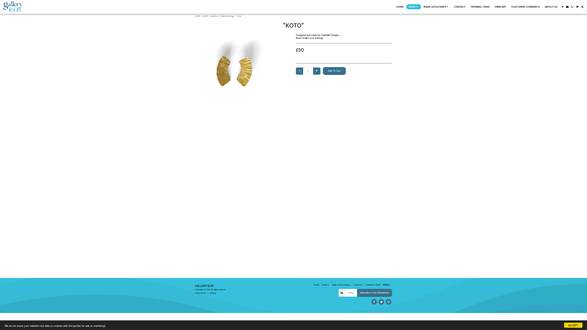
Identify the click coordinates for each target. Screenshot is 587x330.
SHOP (205, 16)
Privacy (213, 293)
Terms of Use (200, 293)
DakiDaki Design (227, 16)
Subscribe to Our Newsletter (374, 292)
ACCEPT (573, 325)
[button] (436, 6)
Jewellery (214, 16)
